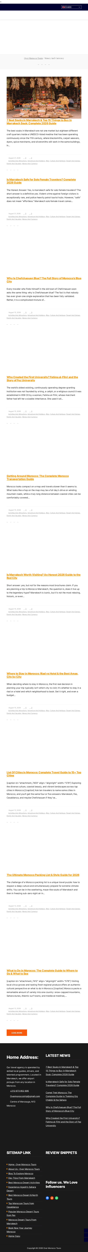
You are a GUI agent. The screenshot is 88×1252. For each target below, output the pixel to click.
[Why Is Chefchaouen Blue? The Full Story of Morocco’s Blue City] (44, 256)
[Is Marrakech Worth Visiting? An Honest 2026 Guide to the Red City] (44, 552)
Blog (47, 161)
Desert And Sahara (73, 161)
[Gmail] (86, 1235)
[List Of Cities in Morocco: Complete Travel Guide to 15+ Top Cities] (44, 750)
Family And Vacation (14, 164)
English (68, 7)
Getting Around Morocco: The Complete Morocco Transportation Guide (38, 477)
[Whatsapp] (86, 1240)
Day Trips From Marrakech (21, 1178)
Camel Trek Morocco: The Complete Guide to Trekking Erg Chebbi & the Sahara (62, 1096)
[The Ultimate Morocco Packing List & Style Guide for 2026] (44, 852)
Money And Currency (30, 164)
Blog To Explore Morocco (20, 1173)
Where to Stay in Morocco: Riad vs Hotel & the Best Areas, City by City (42, 675)
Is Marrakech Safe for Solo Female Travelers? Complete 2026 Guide (41, 181)
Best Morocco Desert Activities (24, 1182)
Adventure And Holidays (36, 161)
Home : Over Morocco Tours (22, 1164)
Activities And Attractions (17, 161)
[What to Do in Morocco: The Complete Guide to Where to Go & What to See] (44, 948)
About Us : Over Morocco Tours (24, 1169)
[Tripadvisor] (86, 1231)
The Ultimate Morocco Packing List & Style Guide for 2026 (43, 875)
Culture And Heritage (57, 161)
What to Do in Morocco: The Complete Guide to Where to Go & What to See (42, 972)
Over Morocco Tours (33, 58)
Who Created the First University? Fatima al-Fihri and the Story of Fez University (42, 378)
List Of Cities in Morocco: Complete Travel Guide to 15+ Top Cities (44, 774)
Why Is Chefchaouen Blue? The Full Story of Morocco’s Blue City (44, 280)
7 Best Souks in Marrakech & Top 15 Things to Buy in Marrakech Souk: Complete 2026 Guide (39, 122)
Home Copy (14, 1236)
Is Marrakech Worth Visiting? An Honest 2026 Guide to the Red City (44, 576)
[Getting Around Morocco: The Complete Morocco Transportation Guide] (44, 453)
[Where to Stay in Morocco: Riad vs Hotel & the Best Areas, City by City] (44, 651)
